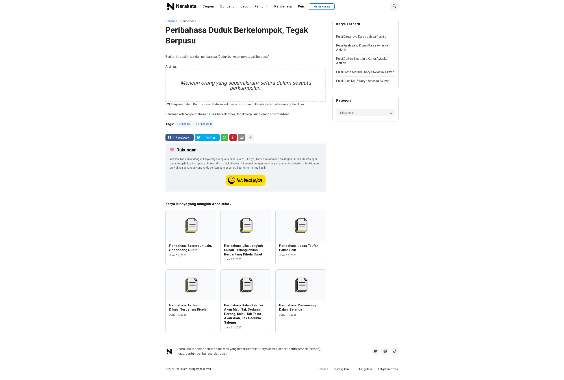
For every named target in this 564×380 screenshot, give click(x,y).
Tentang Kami (342, 369)
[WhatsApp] (224, 137)
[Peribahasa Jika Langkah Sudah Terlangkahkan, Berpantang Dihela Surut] (246, 225)
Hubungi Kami (364, 369)
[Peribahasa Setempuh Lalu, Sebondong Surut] (191, 225)
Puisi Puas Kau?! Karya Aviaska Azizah (363, 81)
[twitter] (375, 351)
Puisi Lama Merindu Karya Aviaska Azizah (365, 72)
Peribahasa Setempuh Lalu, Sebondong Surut (190, 248)
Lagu (244, 6)
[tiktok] (395, 351)
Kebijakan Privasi (388, 369)
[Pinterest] (233, 137)
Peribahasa (283, 6)
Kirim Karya (322, 6)
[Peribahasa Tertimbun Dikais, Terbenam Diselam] (191, 285)
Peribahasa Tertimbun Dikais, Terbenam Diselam (189, 307)
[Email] (241, 137)
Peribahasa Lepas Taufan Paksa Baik (299, 248)
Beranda (171, 21)
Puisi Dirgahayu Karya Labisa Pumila (361, 36)
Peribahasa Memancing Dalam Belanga (297, 307)
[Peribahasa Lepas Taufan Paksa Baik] (301, 225)
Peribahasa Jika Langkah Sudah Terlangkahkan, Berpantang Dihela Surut (243, 250)
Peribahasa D (204, 124)
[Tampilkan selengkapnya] (250, 137)
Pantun (259, 6)
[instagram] (385, 351)
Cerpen (208, 6)
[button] (394, 6)
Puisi (302, 6)
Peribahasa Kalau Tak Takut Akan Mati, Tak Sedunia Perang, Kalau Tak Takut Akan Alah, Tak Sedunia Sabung (245, 313)
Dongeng (227, 6)
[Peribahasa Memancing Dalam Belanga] (301, 285)
